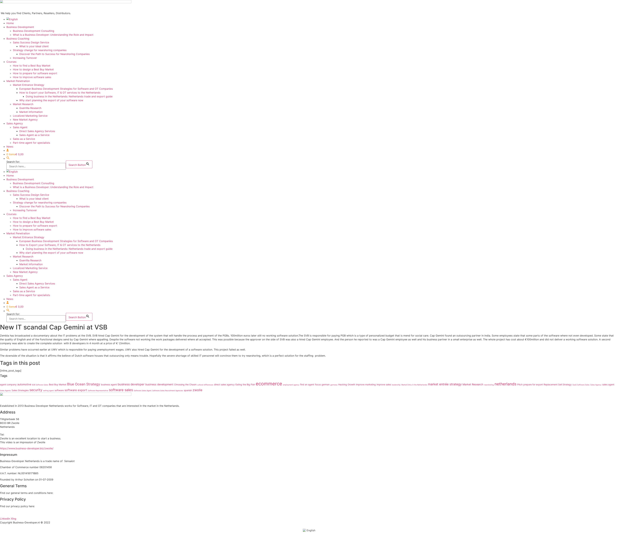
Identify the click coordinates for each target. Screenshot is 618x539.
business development (159, 384)
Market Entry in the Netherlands (414, 385)
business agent (109, 384)
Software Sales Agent (142, 391)
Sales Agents (5, 391)
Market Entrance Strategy (28, 84)
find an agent (307, 384)
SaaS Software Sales (581, 385)
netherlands (505, 384)
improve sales (384, 384)
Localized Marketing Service (30, 115)
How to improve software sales (32, 77)
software (59, 390)
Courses (11, 61)
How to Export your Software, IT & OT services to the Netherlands (59, 92)
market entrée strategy (445, 384)
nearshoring (489, 385)
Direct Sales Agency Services (37, 131)
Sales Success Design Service (31, 42)
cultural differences (205, 385)
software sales (121, 390)
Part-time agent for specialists (31, 142)
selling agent (48, 391)
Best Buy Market (57, 384)
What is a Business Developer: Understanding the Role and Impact (53, 34)
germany (333, 385)
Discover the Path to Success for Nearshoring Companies (54, 54)
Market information (31, 111)
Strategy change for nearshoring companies (39, 50)
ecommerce (269, 383)
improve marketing (366, 384)
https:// (4, 448)
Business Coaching (17, 38)
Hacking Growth (346, 384)
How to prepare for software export (35, 73)
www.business (17, 448)
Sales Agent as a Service (34, 135)
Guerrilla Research (30, 108)
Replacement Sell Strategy (558, 384)
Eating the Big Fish (245, 384)
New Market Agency (25, 119)
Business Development (20, 27)
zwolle (197, 390)
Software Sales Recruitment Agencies (167, 391)
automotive (24, 384)
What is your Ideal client (34, 46)
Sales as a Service (24, 138)
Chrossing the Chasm (185, 384)
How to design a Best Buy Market (33, 69)
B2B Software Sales (40, 385)
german (326, 384)
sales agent (608, 384)
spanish (188, 390)
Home (10, 23)
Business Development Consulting (33, 30)
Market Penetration (18, 81)
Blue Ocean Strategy (83, 384)
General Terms (62, 492)
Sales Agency (14, 123)
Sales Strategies (20, 390)
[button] (8, 158)
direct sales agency (224, 384)
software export (76, 390)
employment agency (291, 385)
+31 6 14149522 (15, 434)
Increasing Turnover (25, 57)
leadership (396, 385)
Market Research (23, 104)
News (9, 146)
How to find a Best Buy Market (31, 65)
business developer (131, 384)
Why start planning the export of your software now (51, 100)
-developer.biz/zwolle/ (39, 448)
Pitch (520, 384)
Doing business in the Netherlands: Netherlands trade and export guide (69, 96)
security (35, 390)
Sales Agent (20, 127)
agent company (8, 384)
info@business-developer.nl (16, 430)
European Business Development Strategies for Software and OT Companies (66, 88)
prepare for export (533, 384)
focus (318, 384)
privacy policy (8, 512)
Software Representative (98, 391)
